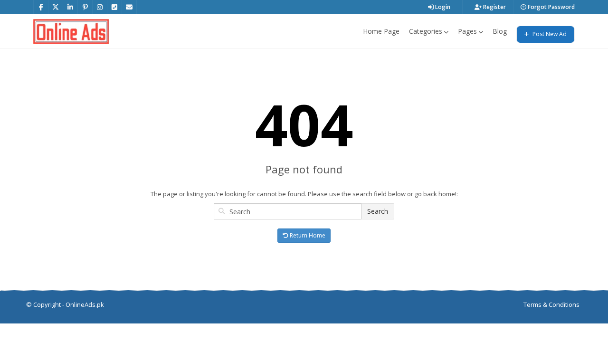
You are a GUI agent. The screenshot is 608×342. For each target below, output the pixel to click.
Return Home (306, 235)
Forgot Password (550, 7)
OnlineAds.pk (85, 304)
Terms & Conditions (551, 304)
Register (494, 7)
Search (377, 211)
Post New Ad (549, 34)
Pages (467, 31)
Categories (425, 31)
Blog (500, 31)
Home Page (381, 31)
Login (442, 7)
